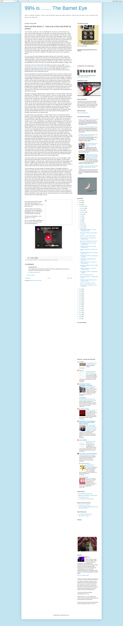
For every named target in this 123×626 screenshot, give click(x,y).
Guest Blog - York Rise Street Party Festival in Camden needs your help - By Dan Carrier (88, 167)
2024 (80, 204)
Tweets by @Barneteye (82, 112)
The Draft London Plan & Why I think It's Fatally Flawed (91, 373)
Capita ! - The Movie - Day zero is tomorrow (88, 119)
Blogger (67, 615)
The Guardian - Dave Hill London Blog (88, 453)
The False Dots (55, 259)
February (82, 226)
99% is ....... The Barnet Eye (56, 8)
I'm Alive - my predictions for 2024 (87, 283)
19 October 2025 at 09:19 (34, 272)
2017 (80, 301)
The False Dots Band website (85, 514)
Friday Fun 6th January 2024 (86, 274)
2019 (80, 297)
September (82, 212)
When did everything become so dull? (88, 241)
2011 (80, 312)
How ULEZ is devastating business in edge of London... (88, 280)
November (82, 208)
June (81, 218)
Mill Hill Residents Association (85, 493)
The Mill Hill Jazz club (84, 497)
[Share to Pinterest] (37, 258)
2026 (80, 200)
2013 (80, 308)
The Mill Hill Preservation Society (86, 498)
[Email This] (31, 258)
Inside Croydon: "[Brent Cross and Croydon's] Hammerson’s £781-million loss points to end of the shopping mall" (91, 428)
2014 (80, 306)
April (81, 222)
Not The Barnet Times (84, 463)
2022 (80, 291)
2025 (80, 202)
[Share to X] (34, 258)
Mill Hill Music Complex (84, 515)
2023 (80, 289)
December (82, 206)
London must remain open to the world (87, 454)
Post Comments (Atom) (36, 280)
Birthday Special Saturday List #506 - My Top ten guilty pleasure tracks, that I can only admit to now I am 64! (92, 156)
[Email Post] (28, 257)
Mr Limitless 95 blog (84, 409)
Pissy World (88, 478)
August (82, 214)
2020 (80, 295)
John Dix (81, 370)
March (81, 224)
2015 (80, 304)
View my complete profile (83, 575)
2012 (80, 310)
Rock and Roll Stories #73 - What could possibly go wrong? (92, 144)
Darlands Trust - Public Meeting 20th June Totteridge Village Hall (90, 442)
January (82, 228)
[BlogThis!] (32, 258)
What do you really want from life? (87, 236)
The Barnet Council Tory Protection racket (88, 127)
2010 (80, 314)
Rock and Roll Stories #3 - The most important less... (88, 247)
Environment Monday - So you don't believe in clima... (88, 269)
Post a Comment (30, 275)
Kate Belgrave (82, 397)
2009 (80, 316)
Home (48, 278)
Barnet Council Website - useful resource (88, 495)
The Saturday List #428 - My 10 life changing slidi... (88, 243)
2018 (80, 299)
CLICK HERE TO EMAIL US (83, 77)
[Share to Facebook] (36, 258)
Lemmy (40, 259)
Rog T (88, 557)
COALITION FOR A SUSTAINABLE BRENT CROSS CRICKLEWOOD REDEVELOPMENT (87, 423)
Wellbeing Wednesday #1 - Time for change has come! (88, 230)
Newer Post (27, 278)
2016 (80, 303)
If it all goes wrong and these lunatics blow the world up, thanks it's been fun (88, 135)
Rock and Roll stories (46, 259)
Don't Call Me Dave (83, 477)
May (81, 220)
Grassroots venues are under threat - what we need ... (88, 238)
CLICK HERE (32, 217)
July (81, 216)
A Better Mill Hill (83, 440)
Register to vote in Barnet (84, 505)
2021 (80, 293)
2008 (80, 318)
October (82, 210)
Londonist (81, 361)
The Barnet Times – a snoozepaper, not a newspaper (90, 466)
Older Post (69, 278)
